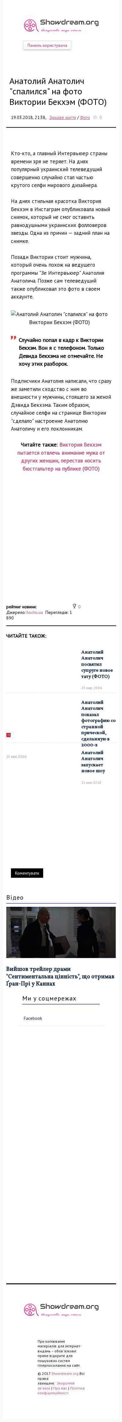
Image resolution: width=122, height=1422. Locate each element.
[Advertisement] (61, 541)
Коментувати (27, 873)
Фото (85, 117)
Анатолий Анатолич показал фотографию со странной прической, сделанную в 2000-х (98, 724)
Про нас (60, 1388)
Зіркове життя (62, 117)
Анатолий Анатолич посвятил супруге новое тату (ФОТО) (97, 664)
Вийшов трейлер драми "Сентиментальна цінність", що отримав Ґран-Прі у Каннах (60, 976)
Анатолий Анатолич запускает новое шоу (93, 762)
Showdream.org (65, 1373)
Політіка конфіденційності (61, 1390)
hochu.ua (35, 612)
